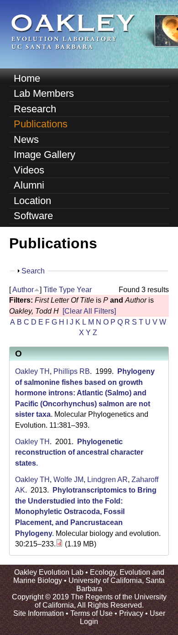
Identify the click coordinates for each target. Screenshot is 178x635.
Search (33, 271)
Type (67, 290)
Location (32, 200)
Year (84, 290)
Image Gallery (44, 154)
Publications (41, 124)
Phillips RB (71, 371)
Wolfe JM (68, 479)
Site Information (38, 613)
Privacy (131, 613)
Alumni (29, 185)
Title (50, 290)
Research (35, 109)
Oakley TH (32, 371)
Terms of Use (91, 613)
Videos (29, 170)
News (26, 139)
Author (23, 290)
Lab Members (44, 93)
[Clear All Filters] (89, 311)
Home (27, 78)
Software (33, 215)
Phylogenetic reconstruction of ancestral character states (79, 452)
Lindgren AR (107, 479)
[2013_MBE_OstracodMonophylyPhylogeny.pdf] (59, 544)
